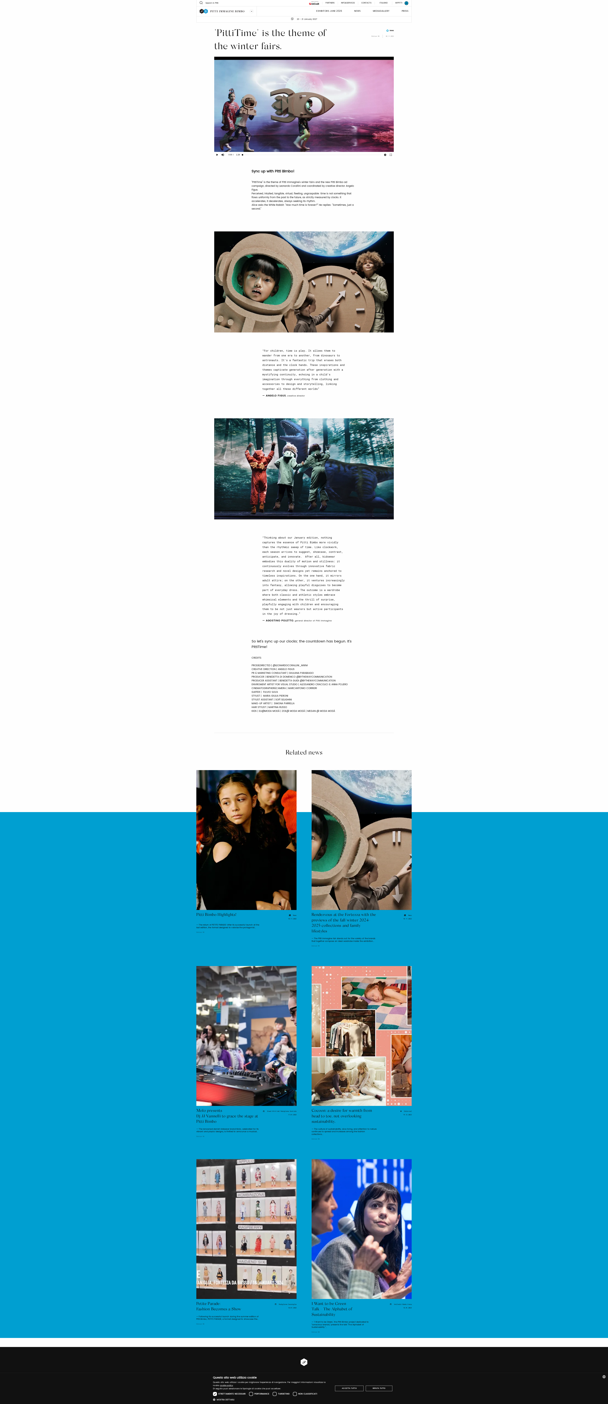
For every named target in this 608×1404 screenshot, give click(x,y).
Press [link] (405, 11)
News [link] (357, 11)
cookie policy (226, 1385)
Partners (330, 3)
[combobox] (604, 1376)
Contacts (366, 3)
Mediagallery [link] (381, 11)
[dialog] (304, 1388)
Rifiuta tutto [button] (379, 1388)
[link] (400, 3)
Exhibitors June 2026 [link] (329, 11)
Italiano (384, 2)
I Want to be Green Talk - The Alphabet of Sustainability (332, 1309)
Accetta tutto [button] (349, 1388)
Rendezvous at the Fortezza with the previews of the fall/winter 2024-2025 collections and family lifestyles (344, 923)
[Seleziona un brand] (251, 11)
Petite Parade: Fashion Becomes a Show (218, 1306)
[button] (271, 1400)
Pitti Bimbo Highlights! (216, 915)
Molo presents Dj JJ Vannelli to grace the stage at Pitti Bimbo (227, 1116)
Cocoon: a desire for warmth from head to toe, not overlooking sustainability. (342, 1116)
